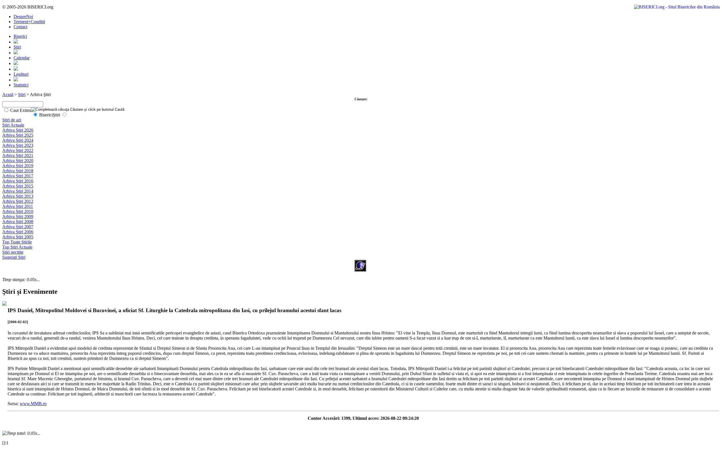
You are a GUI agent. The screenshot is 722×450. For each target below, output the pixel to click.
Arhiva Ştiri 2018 (17, 170)
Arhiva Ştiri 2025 (17, 135)
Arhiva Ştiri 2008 (17, 221)
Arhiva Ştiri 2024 (17, 140)
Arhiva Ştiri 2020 (17, 160)
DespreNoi (23, 16)
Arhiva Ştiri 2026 (17, 130)
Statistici (21, 84)
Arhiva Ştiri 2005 (17, 236)
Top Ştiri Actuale (17, 247)
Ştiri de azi (11, 120)
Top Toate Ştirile (17, 242)
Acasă (7, 94)
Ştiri (17, 47)
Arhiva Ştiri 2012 (17, 201)
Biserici (20, 36)
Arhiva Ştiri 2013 (17, 196)
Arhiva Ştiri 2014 (17, 191)
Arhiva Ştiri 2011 (17, 206)
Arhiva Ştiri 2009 (17, 216)
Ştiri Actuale (13, 125)
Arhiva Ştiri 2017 (17, 175)
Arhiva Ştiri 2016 (17, 181)
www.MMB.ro (33, 403)
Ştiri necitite (12, 252)
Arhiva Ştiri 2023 (17, 145)
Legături (21, 74)
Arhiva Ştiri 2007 (17, 226)
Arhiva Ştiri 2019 (17, 165)
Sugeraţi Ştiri (13, 257)
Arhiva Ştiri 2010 (17, 211)
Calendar (22, 57)
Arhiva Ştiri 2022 (17, 150)
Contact (20, 26)
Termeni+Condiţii (29, 21)
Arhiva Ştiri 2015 (17, 186)
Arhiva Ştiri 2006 (17, 231)
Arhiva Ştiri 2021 (17, 155)
